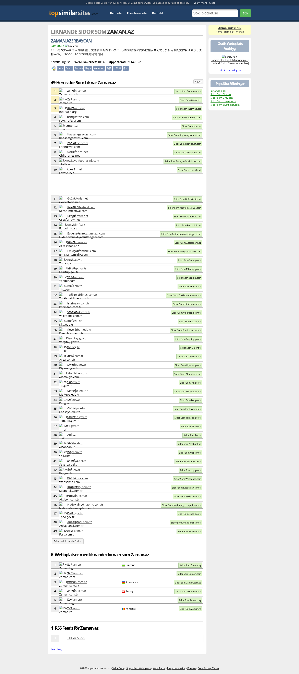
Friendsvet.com (77, 143)
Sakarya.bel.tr (76, 461)
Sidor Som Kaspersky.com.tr (186, 487)
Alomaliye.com (77, 373)
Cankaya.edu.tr (77, 408)
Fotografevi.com (78, 117)
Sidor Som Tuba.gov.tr (189, 260)
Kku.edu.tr (74, 321)
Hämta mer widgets (230, 70)
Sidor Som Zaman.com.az (188, 582)
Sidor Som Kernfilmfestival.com (184, 207)
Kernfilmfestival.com (81, 207)
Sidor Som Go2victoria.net (187, 199)
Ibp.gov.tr (73, 469)
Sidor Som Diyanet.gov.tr (188, 365)
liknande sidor (218, 91)
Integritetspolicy (176, 668)
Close (212, 2)
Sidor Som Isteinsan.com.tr (187, 303)
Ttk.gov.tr (73, 382)
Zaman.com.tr (76, 91)
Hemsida (116, 13)
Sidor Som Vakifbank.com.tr (186, 312)
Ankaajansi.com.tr (79, 522)
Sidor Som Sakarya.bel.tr (188, 461)
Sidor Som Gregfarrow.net (187, 216)
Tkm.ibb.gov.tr (77, 417)
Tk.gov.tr (73, 426)
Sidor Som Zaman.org (190, 600)
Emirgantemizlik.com (81, 251)
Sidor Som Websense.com (187, 478)
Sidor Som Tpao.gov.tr (189, 513)
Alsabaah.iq (75, 443)
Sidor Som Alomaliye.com (187, 373)
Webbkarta (159, 668)
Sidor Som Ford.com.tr (189, 531)
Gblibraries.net (77, 152)
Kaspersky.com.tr (79, 487)
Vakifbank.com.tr (78, 312)
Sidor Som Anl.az (192, 435)
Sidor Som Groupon (222, 97)
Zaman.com (75, 573)
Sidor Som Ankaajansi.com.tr (186, 522)
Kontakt (157, 13)
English (198, 81)
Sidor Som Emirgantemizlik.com (184, 251)
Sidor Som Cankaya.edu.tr (187, 408)
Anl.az (71, 434)
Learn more (200, 2)
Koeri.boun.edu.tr (79, 330)
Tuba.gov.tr (75, 260)
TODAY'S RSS (76, 638)
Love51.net (74, 169)
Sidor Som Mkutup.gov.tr (188, 268)
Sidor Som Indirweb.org (188, 108)
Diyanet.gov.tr (76, 364)
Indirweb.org (76, 108)
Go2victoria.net (77, 198)
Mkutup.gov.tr (76, 268)
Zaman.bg (74, 564)
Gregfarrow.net (77, 216)
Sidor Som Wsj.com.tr (190, 452)
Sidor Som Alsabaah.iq (189, 443)
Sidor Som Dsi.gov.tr (190, 400)
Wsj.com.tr (74, 452)
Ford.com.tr (75, 531)
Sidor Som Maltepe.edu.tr (187, 391)
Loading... (57, 649)
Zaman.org (74, 599)
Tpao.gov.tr (75, 513)
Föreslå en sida (137, 13)
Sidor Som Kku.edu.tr (190, 321)
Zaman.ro (73, 99)
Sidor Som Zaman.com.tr (188, 91)
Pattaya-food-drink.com (83, 161)
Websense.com (77, 478)
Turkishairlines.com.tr (82, 295)
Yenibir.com (75, 277)
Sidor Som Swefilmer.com (225, 104)
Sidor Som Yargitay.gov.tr (188, 338)
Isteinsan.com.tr (78, 303)
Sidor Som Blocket (221, 94)
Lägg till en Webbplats (138, 668)
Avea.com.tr (75, 356)
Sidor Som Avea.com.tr (189, 356)
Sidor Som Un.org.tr (190, 347)
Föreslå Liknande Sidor (67, 541)
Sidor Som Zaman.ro (190, 99)
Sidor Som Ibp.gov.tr (190, 470)
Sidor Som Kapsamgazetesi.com (184, 134)
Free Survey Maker (208, 668)
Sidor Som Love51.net (189, 169)
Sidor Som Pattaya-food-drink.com (183, 161)
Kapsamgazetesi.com (81, 134)
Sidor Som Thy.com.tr (190, 286)
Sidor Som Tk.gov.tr (191, 426)
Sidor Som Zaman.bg (190, 565)
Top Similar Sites (74, 13)
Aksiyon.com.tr (77, 496)
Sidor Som (181, 234)
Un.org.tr (73, 347)
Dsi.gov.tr (73, 399)
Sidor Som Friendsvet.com (187, 143)
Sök (245, 13)
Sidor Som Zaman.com (189, 573)
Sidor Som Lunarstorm (223, 101)
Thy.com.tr (74, 286)
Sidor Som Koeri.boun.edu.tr (186, 330)
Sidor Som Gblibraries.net (187, 152)
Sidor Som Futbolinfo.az (188, 225)
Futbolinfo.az (76, 225)
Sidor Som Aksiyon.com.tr (187, 496)
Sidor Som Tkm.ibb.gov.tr (188, 417)
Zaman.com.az (77, 582)
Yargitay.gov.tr (77, 338)
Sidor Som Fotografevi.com (187, 117)
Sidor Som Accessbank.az (188, 242)
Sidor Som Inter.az (191, 126)
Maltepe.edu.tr (77, 391)
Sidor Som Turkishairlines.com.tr (184, 295)
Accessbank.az (77, 242)
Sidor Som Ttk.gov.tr (190, 382)
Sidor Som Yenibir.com (189, 277)
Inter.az (72, 126)
